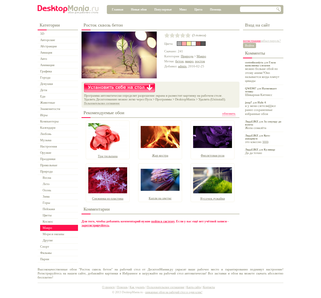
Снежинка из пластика (107, 198)
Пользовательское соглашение (102, 103)
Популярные (163, 9)
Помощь (215, 9)
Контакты (209, 287)
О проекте (108, 287)
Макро (201, 56)
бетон (179, 61)
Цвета (198, 9)
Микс (183, 9)
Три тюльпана (108, 156)
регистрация (252, 41)
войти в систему (163, 221)
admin (182, 66)
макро (189, 61)
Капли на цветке (160, 198)
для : (262, 72)
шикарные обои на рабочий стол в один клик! (173, 292)
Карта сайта (193, 287)
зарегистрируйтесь (95, 225)
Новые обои (139, 9)
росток (200, 61)
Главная (117, 9)
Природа (187, 56)
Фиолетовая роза (212, 155)
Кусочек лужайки (212, 198)
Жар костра (160, 155)
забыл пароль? (271, 41)
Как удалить (137, 287)
